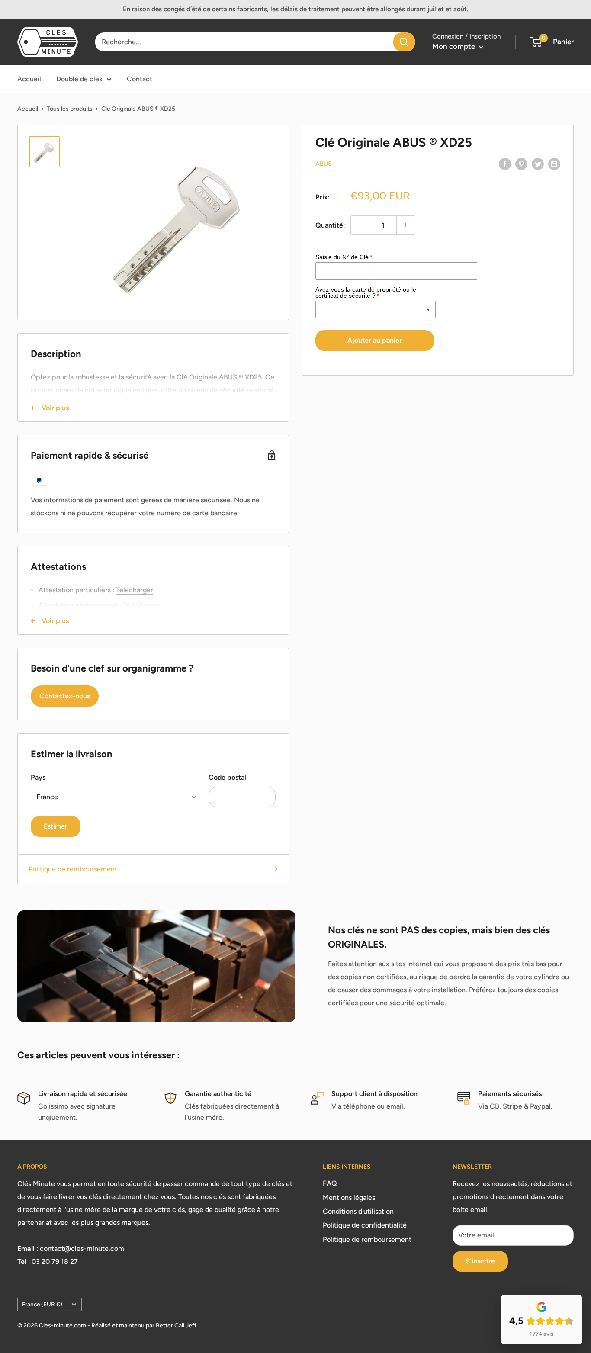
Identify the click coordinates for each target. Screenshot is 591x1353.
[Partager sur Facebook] (505, 163)
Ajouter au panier (374, 340)
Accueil (29, 79)
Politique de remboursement (73, 869)
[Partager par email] (554, 163)
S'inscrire (480, 1261)
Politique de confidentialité (365, 1225)
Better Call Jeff (176, 1325)
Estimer (55, 826)
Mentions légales (349, 1197)
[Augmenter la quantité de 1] (406, 225)
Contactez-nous (64, 696)
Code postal (227, 777)
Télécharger (134, 590)
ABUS (323, 163)
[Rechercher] (404, 41)
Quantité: (330, 225)
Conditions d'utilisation (358, 1211)
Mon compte (454, 46)
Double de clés (79, 79)
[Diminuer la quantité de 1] (360, 225)
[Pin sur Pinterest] (521, 163)
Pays (38, 777)
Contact (139, 79)
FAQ (330, 1183)
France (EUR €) (42, 1304)
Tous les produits (70, 108)
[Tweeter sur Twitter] (538, 163)
